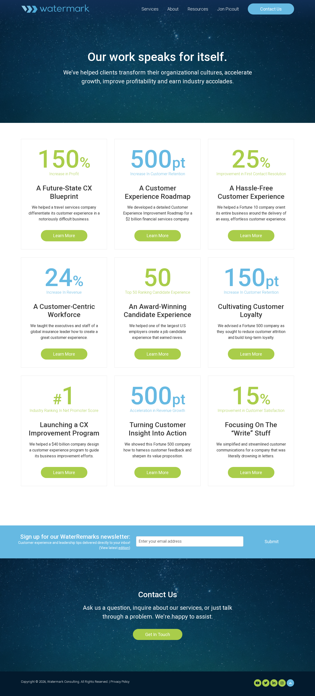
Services (150, 9)
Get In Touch (157, 634)
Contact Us (271, 9)
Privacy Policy (119, 681)
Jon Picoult (228, 9)
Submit (272, 541)
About (173, 9)
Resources (198, 9)
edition (123, 548)
